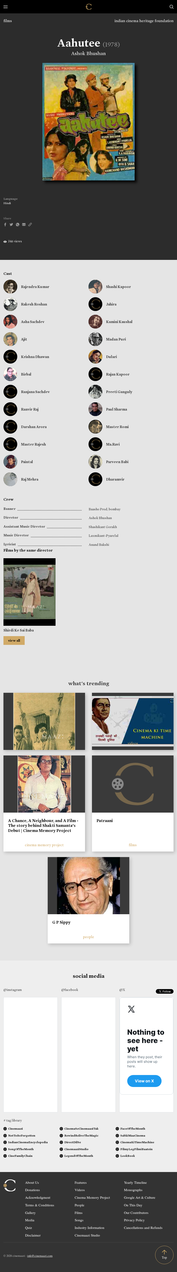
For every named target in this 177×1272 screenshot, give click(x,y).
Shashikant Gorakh (103, 527)
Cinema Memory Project (92, 1197)
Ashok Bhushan (88, 53)
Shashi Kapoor (118, 287)
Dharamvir (115, 479)
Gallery (30, 1212)
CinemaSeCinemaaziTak (81, 1128)
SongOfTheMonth (21, 1149)
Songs (79, 1220)
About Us (32, 1182)
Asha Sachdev (32, 322)
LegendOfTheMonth (78, 1155)
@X (122, 990)
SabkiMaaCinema (132, 1135)
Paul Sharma (116, 409)
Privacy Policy (134, 1220)
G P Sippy (61, 922)
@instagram (12, 990)
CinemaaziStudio (76, 1149)
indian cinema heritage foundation (144, 20)
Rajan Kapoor (118, 374)
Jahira (111, 304)
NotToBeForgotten (21, 1135)
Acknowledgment (37, 1197)
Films (79, 1212)
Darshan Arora (34, 427)
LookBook (127, 1155)
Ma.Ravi (113, 444)
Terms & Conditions (39, 1205)
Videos (80, 1189)
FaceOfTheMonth (132, 1128)
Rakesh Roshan (34, 304)
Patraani (105, 820)
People (79, 1205)
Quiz (28, 1227)
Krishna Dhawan (35, 357)
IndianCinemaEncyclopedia (28, 1142)
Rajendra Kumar (35, 287)
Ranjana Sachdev (35, 392)
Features (81, 1182)
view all (14, 640)
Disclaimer (33, 1235)
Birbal (26, 374)
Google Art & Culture (139, 1197)
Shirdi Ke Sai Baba (18, 630)
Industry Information (89, 1227)
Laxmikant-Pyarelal (103, 536)
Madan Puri (116, 339)
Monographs (133, 1189)
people (88, 937)
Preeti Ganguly (119, 392)
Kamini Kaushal (119, 322)
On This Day (133, 1205)
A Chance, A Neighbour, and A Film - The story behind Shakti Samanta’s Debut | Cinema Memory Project (43, 825)
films (7, 20)
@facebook (69, 990)
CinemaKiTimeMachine (137, 1142)
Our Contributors (136, 1212)
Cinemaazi (15, 1128)
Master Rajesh (33, 444)
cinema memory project (44, 845)
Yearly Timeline (135, 1182)
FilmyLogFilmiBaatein (136, 1149)
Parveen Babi (117, 462)
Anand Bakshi (99, 545)
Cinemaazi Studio (87, 1235)
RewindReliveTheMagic (81, 1135)
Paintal (27, 462)
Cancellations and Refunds (143, 1227)
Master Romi (117, 427)
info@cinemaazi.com (40, 1256)
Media (29, 1220)
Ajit (24, 339)
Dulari (111, 357)
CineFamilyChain (20, 1155)
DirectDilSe (72, 1142)
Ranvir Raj (29, 409)
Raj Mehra (29, 479)
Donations (32, 1189)
